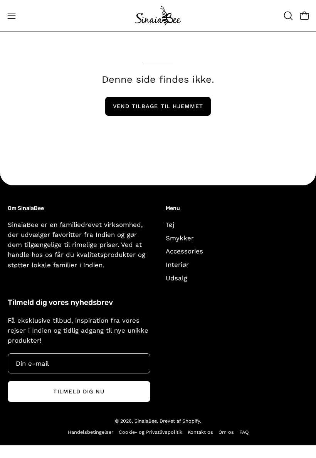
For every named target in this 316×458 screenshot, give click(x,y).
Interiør (177, 264)
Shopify (191, 421)
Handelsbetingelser (90, 432)
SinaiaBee (145, 421)
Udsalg (176, 277)
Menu (173, 208)
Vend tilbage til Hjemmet (158, 106)
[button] (287, 15)
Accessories (184, 251)
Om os (226, 432)
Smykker (180, 237)
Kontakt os (200, 432)
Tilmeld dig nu (78, 391)
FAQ (244, 432)
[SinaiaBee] (158, 16)
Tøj (170, 224)
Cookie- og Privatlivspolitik (150, 432)
